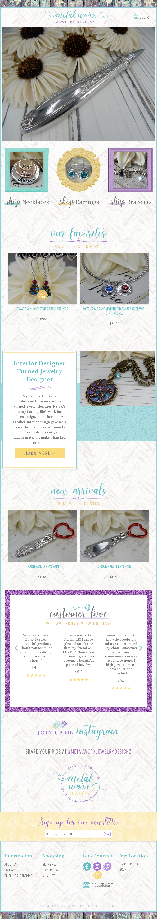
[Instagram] (97, 866)
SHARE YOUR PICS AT (79, 752)
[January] (114, 331)
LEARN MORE (38, 453)
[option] (78, 84)
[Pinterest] (107, 866)
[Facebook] (86, 866)
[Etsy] (97, 874)
